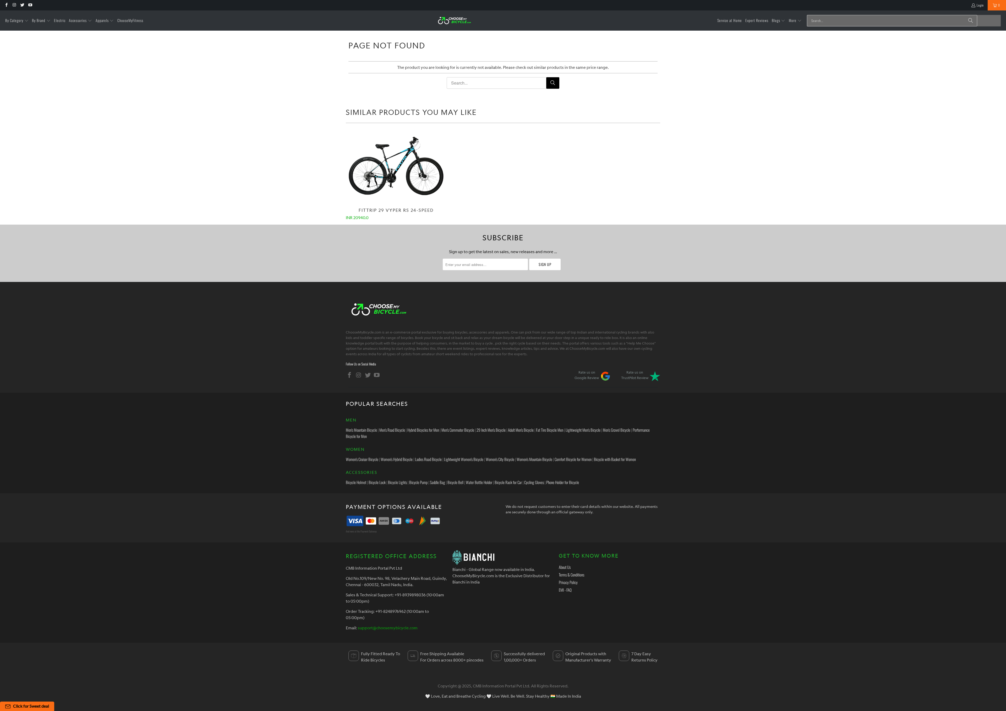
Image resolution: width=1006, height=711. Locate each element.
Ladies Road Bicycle (428, 459)
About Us (565, 567)
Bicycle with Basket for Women (615, 459)
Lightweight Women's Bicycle (463, 459)
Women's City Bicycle (500, 459)
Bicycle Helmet (356, 482)
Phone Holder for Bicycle (562, 482)
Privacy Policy (568, 582)
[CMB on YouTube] (30, 5)
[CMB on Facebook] (6, 5)
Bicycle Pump (418, 482)
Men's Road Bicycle (392, 430)
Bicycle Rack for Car (508, 482)
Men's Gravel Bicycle (616, 430)
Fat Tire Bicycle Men (549, 430)
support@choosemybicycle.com (388, 627)
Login (980, 5)
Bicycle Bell (455, 482)
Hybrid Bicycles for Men (423, 430)
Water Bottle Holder (479, 482)
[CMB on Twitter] (22, 5)
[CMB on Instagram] (14, 5)
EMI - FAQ (565, 590)
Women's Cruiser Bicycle (362, 459)
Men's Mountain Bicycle (361, 430)
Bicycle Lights (397, 482)
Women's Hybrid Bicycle (397, 459)
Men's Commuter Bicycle (457, 430)
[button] (17, 20)
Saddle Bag (437, 482)
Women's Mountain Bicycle (534, 459)
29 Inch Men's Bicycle (491, 430)
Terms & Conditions (571, 574)
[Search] (970, 20)
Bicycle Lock (377, 482)
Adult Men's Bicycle (521, 430)
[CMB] (454, 20)
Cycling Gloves (534, 482)
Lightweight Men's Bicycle (583, 430)
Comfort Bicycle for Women (573, 459)
